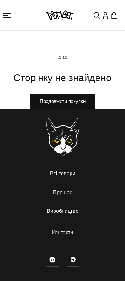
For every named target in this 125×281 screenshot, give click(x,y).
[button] (7, 15)
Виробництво (63, 211)
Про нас (62, 192)
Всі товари (62, 173)
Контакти (62, 232)
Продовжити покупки (63, 101)
